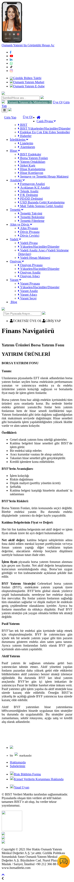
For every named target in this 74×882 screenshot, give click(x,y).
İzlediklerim (18, 139)
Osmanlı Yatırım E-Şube (29, 86)
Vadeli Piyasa (28, 243)
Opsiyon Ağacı (29, 276)
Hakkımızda (18, 762)
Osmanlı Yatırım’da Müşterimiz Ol (29, 102)
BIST (23, 125)
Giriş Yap (10, 117)
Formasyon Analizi (32, 184)
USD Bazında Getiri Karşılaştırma (42, 202)
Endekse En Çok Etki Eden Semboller (44, 132)
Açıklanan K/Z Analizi (34, 187)
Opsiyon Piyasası (31, 265)
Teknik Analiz (28, 191)
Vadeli (14, 239)
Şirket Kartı (27, 165)
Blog (13, 302)
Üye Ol (57, 102)
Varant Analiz (28, 291)
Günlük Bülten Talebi (27, 78)
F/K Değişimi (28, 195)
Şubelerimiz (17, 766)
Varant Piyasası (29, 283)
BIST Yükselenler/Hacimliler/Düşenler (45, 128)
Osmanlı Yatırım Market (28, 82)
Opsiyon (16, 261)
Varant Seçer (28, 298)
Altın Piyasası (28, 228)
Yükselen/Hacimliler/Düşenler (39, 246)
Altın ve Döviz (20, 224)
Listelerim (26, 143)
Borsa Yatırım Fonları (33, 158)
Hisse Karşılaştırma (32, 169)
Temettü (15, 209)
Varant (14, 280)
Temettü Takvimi (30, 213)
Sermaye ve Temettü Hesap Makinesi (43, 176)
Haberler (25, 136)
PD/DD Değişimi (31, 198)
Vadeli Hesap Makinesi (34, 257)
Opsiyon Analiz (29, 272)
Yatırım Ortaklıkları (32, 161)
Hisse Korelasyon (31, 173)
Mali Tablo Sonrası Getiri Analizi (41, 206)
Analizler (16, 180)
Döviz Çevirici (29, 235)
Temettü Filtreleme (31, 220)
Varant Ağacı (28, 294)
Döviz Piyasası (29, 232)
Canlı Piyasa (45, 121)
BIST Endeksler (30, 154)
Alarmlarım (27, 147)
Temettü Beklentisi (31, 217)
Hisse (14, 150)
